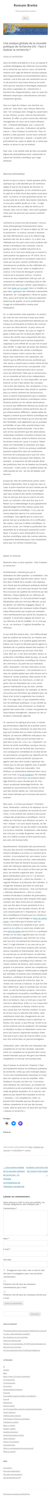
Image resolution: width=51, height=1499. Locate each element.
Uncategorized (9, 1445)
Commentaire (10, 1208)
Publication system (11, 1422)
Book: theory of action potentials (16, 1376)
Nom (6, 1238)
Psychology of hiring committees (16, 1419)
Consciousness (9, 1383)
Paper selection (9, 1412)
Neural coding (9, 1406)
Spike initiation (9, 1438)
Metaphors (7, 1402)
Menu (26, 18)
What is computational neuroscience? (18, 1448)
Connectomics (9, 1379)
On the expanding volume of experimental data (22, 1409)
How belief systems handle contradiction (19, 1396)
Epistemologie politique (12, 1389)
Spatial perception (10, 1432)
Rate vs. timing (9, 1425)
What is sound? (9, 1451)
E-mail (7, 1249)
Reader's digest (9, 1428)
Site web (7, 1259)
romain (27, 1150)
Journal (6, 1399)
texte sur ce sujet (19, 288)
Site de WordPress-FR (12, 1477)
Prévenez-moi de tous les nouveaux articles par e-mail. (24, 1296)
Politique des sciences (12, 1415)
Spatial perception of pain (13, 1435)
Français (6, 1393)
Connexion (7, 1468)
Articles (6, 1370)
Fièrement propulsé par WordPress (16, 1494)
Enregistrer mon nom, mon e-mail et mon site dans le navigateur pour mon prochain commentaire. (24, 1273)
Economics (7, 1386)
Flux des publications (11, 1471)
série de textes (14, 931)
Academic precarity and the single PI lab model (37, 1171)
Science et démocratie (12, 1340)
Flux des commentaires (12, 1474)
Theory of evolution (11, 1441)
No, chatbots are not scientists (15, 1337)
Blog (30, 1147)
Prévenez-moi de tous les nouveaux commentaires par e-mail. (19, 1286)
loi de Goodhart (27, 774)
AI (4, 1366)
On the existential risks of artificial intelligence (21, 1350)
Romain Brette (25, 5)
